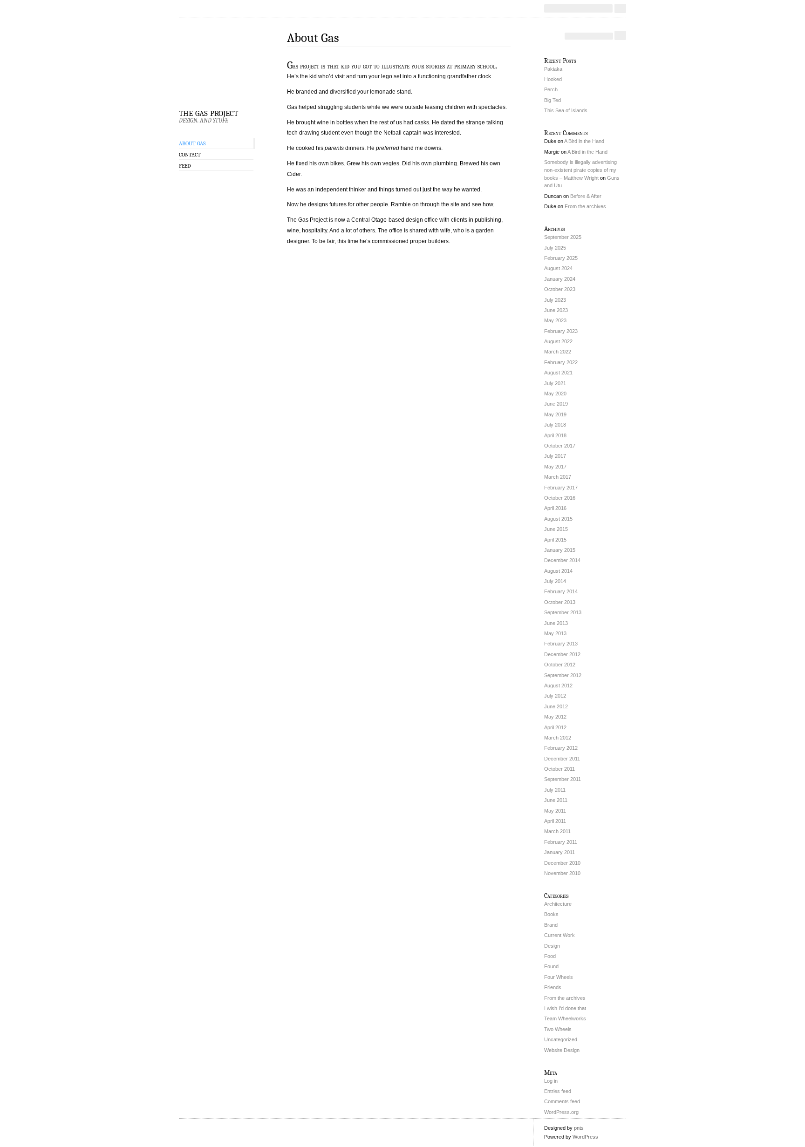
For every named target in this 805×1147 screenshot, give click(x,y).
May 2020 (555, 393)
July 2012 (555, 696)
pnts (579, 1128)
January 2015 (559, 550)
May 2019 (555, 414)
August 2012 (558, 685)
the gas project (208, 112)
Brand (551, 925)
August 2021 (558, 372)
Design (552, 946)
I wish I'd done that (565, 1008)
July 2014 (555, 581)
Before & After (585, 196)
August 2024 (558, 268)
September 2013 (562, 612)
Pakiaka (553, 69)
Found (551, 966)
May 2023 (555, 320)
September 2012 (562, 675)
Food (550, 956)
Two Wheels (558, 1029)
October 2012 (559, 664)
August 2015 (558, 519)
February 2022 (561, 362)
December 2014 (562, 560)
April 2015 (555, 540)
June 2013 (556, 623)
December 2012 (562, 654)
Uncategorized (560, 1039)
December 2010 (562, 863)
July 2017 (555, 456)
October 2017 (559, 445)
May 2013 (555, 633)
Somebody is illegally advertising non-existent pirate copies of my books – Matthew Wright (580, 170)
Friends (552, 987)
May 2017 (555, 466)
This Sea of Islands (565, 110)
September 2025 (562, 237)
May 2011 (555, 811)
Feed (185, 166)
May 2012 (555, 716)
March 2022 (557, 351)
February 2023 (561, 331)
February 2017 (561, 487)
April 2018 (555, 435)
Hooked (553, 79)
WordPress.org (561, 1112)
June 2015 (556, 529)
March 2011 (557, 831)
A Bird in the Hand (584, 141)
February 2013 (561, 643)
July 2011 (555, 790)
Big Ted (552, 100)
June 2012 (556, 706)
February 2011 (560, 842)
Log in (551, 1081)
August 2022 (558, 341)
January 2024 (559, 279)
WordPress (585, 1137)
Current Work (559, 935)
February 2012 (561, 748)
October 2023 (559, 289)
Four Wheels (558, 977)
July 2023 (555, 300)
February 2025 (561, 258)
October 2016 (559, 498)
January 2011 (559, 852)
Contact (190, 154)
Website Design (562, 1050)
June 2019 (556, 404)
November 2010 (562, 873)
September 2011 (562, 779)
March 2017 (557, 477)
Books (551, 914)
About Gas (192, 143)
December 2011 (562, 758)
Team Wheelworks (565, 1018)
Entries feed (557, 1091)
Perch (551, 89)
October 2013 (559, 602)
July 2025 (555, 248)
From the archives (585, 206)
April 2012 (555, 727)
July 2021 (555, 383)
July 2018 (555, 425)
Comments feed (562, 1101)
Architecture (558, 904)
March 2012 (557, 737)
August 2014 (558, 571)
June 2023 (556, 310)
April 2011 (555, 821)
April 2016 (555, 508)
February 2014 (561, 591)
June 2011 (555, 800)
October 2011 (559, 769)
